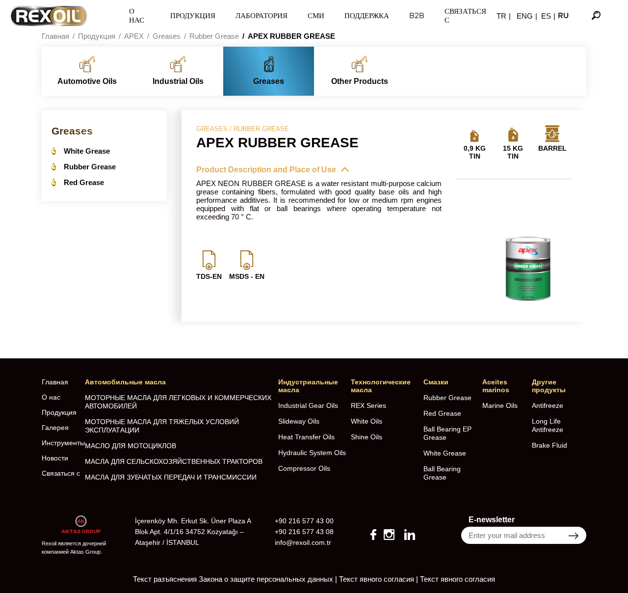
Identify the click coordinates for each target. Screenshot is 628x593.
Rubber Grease (214, 36)
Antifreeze (547, 405)
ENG (525, 16)
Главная (55, 36)
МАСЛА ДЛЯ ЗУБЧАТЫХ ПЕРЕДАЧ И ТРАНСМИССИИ (171, 477)
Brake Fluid (549, 445)
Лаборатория (262, 16)
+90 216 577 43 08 (304, 532)
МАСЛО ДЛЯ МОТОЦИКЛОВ (130, 446)
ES (546, 16)
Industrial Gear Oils (308, 405)
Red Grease (84, 182)
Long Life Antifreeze (547, 425)
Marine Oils (500, 405)
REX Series (368, 405)
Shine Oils (366, 437)
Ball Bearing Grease (442, 473)
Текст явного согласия (457, 579)
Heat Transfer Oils (306, 437)
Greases (167, 36)
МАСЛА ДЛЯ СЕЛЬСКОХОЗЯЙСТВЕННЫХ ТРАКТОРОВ (173, 461)
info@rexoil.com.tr (303, 542)
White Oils (366, 421)
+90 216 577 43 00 (304, 521)
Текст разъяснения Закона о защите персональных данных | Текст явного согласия (273, 579)
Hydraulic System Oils (312, 453)
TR (501, 16)
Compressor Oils (304, 468)
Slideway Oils (298, 421)
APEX (134, 36)
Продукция (192, 16)
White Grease (87, 151)
